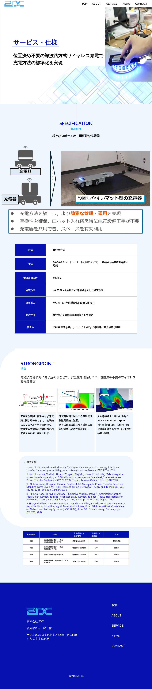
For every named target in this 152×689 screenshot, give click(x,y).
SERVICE (111, 3)
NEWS (126, 3)
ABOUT (96, 3)
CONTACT (141, 3)
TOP (84, 3)
